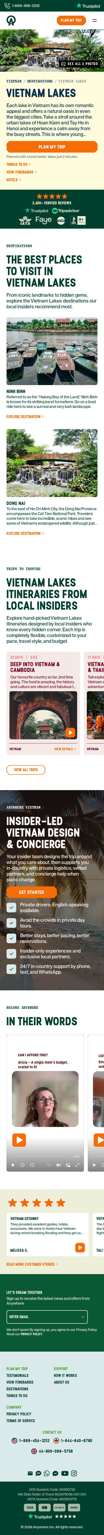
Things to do (17, 165)
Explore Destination (24, 417)
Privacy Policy (32, 1334)
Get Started (31, 892)
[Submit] (83, 1317)
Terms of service (21, 1421)
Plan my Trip (71, 20)
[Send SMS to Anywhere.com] (38, 1473)
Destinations (40, 81)
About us (61, 1382)
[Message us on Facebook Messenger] (55, 1473)
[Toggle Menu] (94, 20)
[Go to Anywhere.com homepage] (11, 20)
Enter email (19, 1317)
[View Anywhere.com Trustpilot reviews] (88, 5)
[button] (13, 1165)
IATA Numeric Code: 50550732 (52, 1489)
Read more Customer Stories (31, 1264)
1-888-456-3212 (26, 5)
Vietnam (14, 81)
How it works (65, 1375)
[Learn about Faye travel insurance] (44, 220)
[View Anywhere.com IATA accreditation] (25, 220)
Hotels (12, 180)
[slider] (11, 1157)
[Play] (19, 1140)
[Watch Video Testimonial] (70, 732)
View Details (63, 749)
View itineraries (20, 172)
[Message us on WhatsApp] (47, 1473)
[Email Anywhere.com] (30, 1473)
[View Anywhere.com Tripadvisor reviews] (65, 211)
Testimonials (18, 1375)
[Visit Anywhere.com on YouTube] (64, 1473)
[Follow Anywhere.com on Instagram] (74, 1473)
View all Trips (26, 770)
